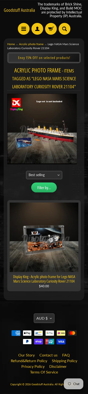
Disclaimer (58, 366)
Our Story (26, 355)
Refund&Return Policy (29, 360)
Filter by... (44, 187)
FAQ (66, 355)
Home (11, 44)
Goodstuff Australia (19, 10)
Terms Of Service (44, 372)
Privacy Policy (33, 366)
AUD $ (42, 318)
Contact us (48, 355)
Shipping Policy (64, 360)
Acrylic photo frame (31, 44)
